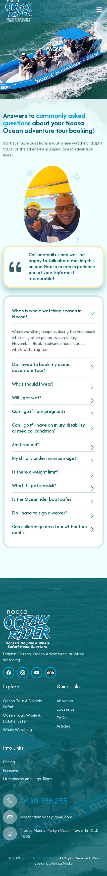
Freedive (10, 770)
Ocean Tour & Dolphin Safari (22, 703)
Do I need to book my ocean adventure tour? (41, 367)
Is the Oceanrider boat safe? (41, 499)
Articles (63, 726)
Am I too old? (25, 444)
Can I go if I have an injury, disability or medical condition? (48, 428)
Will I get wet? (26, 397)
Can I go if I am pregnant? (38, 411)
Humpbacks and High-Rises (27, 778)
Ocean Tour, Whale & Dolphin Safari (22, 718)
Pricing (9, 762)
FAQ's (61, 717)
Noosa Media (62, 863)
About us (64, 700)
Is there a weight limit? (35, 472)
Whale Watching (17, 729)
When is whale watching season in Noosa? (47, 313)
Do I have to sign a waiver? (39, 513)
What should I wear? (33, 384)
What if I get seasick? (34, 485)
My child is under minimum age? (44, 458)
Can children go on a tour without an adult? (49, 529)
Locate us (65, 709)
